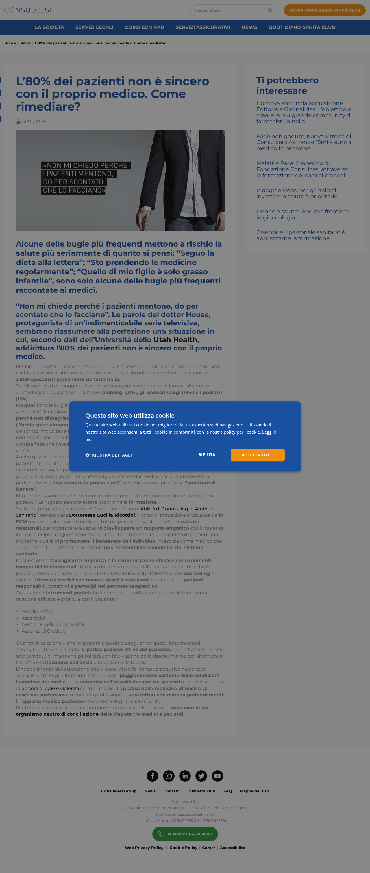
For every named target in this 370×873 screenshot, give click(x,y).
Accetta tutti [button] (258, 455)
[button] (108, 455)
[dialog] (185, 436)
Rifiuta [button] (207, 454)
